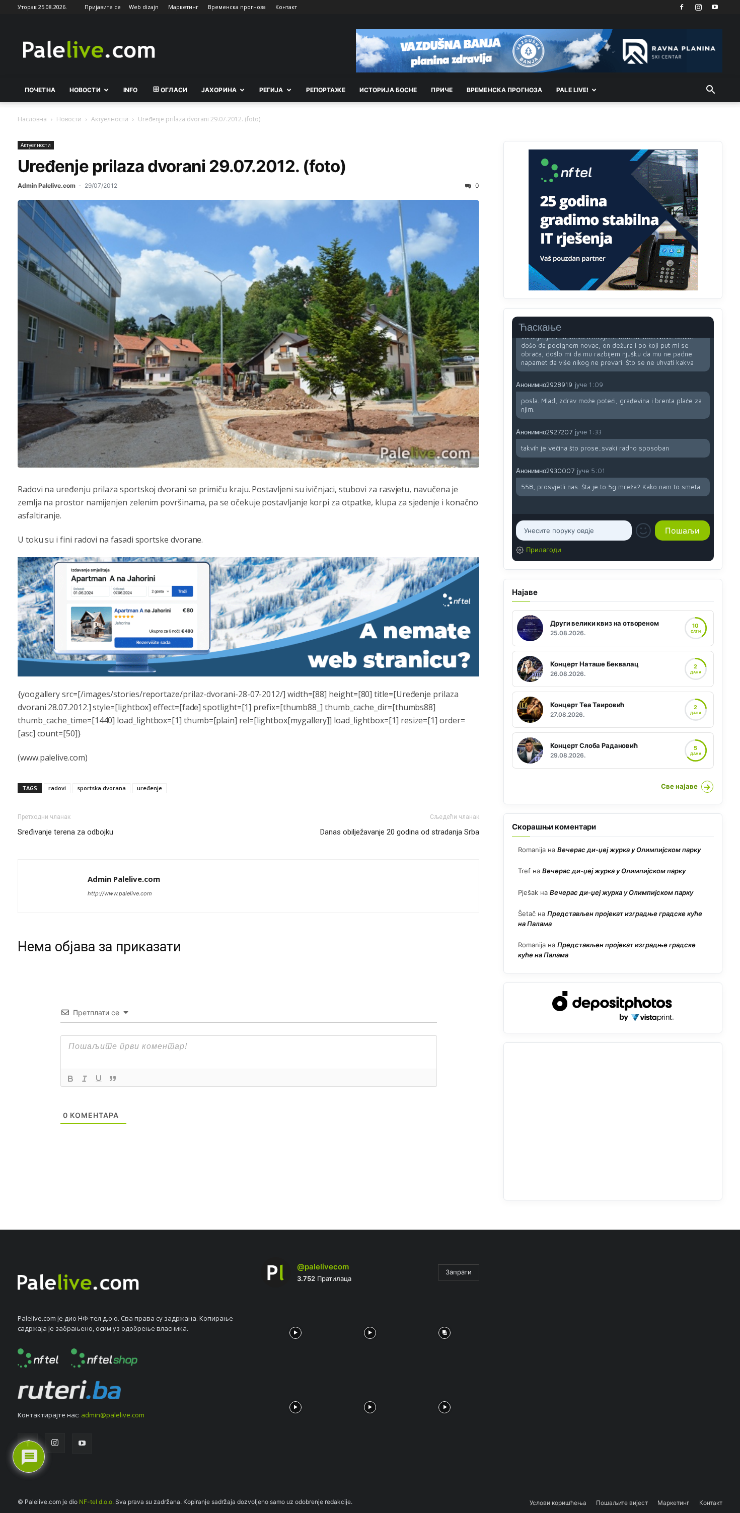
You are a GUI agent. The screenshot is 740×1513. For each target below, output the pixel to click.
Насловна (32, 119)
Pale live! (572, 90)
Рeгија (271, 90)
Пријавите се (103, 7)
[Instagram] (698, 7)
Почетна (40, 90)
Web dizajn (144, 7)
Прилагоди (543, 550)
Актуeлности (109, 119)
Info (130, 90)
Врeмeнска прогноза (504, 90)
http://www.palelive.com (120, 893)
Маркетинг (183, 7)
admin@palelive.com (112, 1414)
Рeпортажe (325, 90)
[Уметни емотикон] (643, 530)
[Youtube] (714, 7)
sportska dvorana (101, 788)
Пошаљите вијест (622, 1502)
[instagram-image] (295, 1330)
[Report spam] (705, 384)
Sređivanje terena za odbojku (65, 832)
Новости (85, 90)
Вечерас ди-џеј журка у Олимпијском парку (629, 850)
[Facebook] (681, 7)
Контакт (286, 7)
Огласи (174, 90)
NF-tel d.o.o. (96, 1501)
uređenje (149, 788)
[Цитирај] (113, 1079)
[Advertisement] (613, 1121)
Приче (442, 90)
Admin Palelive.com (47, 185)
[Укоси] (85, 1079)
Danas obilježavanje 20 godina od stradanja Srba (399, 832)
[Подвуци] (99, 1079)
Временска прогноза (237, 7)
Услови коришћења (558, 1502)
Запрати (459, 1272)
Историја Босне (388, 90)
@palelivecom (323, 1266)
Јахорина (219, 90)
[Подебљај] (70, 1079)
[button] (710, 90)
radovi (57, 788)
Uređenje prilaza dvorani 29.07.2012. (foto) (182, 166)
